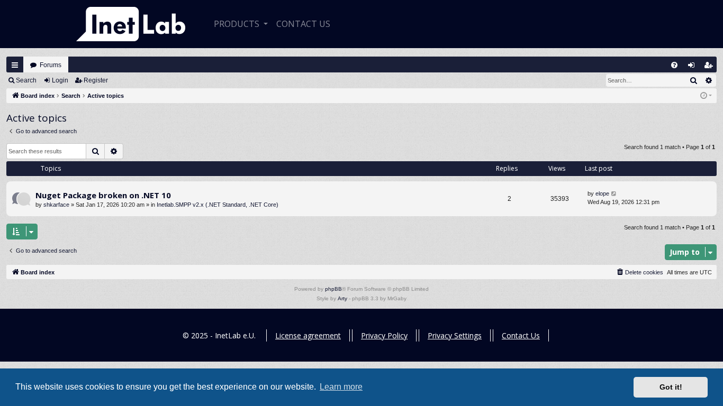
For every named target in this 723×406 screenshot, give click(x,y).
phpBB (333, 289)
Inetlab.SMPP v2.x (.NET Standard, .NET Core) (217, 204)
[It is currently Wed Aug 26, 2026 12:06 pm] (706, 96)
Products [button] (237, 24)
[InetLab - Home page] (130, 24)
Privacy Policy (384, 335)
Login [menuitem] (694, 67)
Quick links (14, 65)
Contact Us (521, 335)
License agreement (308, 335)
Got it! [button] (670, 387)
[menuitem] (674, 65)
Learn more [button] (341, 386)
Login (60, 80)
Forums (50, 65)
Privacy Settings (455, 335)
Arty (342, 298)
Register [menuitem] (710, 67)
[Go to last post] (614, 194)
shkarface (56, 204)
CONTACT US (303, 24)
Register (96, 80)
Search (26, 80)
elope (602, 193)
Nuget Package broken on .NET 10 (103, 195)
